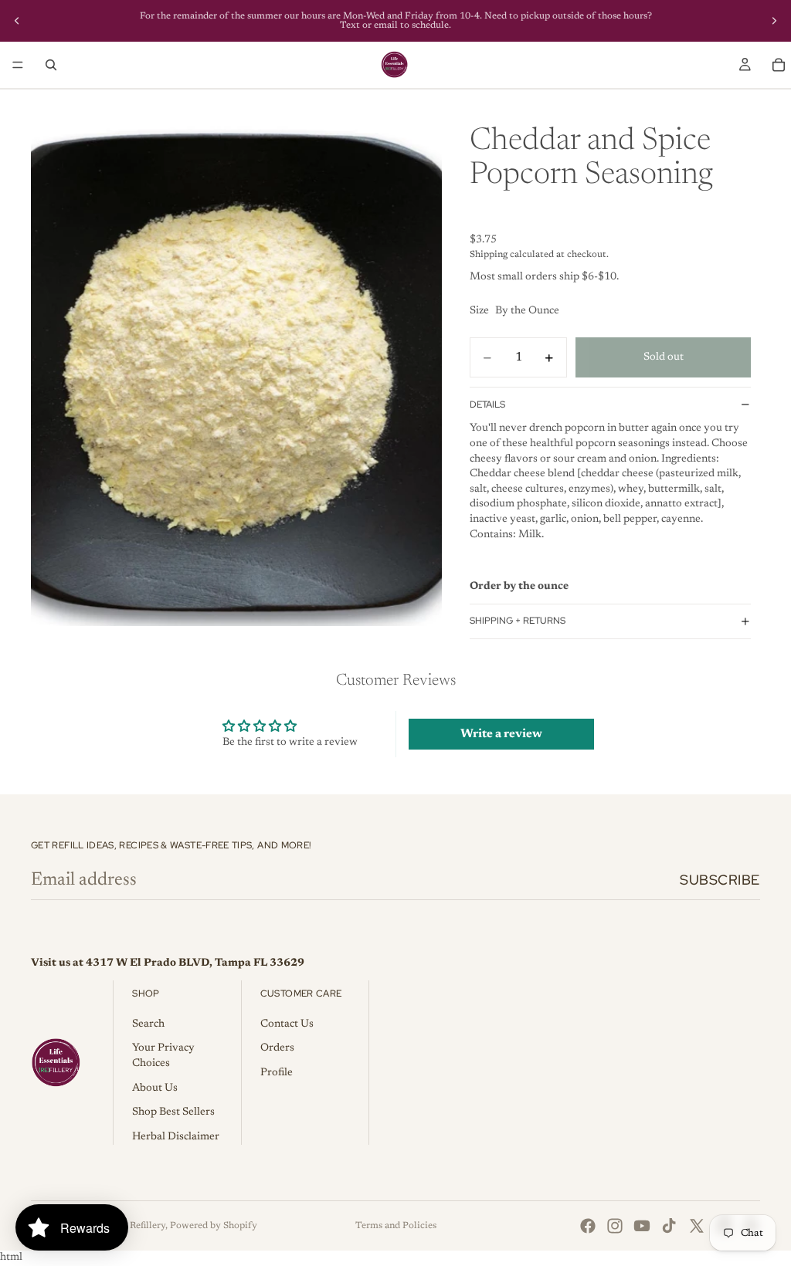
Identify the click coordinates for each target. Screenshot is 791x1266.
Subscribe (720, 880)
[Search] (51, 65)
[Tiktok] (669, 1226)
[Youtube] (642, 1226)
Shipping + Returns (517, 620)
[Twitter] (696, 1226)
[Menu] (18, 65)
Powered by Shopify (213, 1225)
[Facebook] (588, 1226)
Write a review (501, 734)
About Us (155, 1088)
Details (487, 404)
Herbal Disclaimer (175, 1137)
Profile (276, 1073)
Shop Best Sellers (173, 1112)
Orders (277, 1048)
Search (148, 1024)
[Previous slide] (17, 21)
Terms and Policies (395, 1225)
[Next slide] (774, 21)
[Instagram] (615, 1226)
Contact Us (287, 1024)
